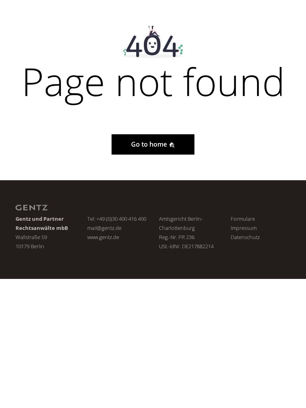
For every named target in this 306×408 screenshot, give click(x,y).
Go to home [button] (150, 144)
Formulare (243, 218)
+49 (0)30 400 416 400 (121, 218)
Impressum (244, 227)
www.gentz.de (103, 237)
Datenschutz (245, 237)
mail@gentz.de (104, 227)
